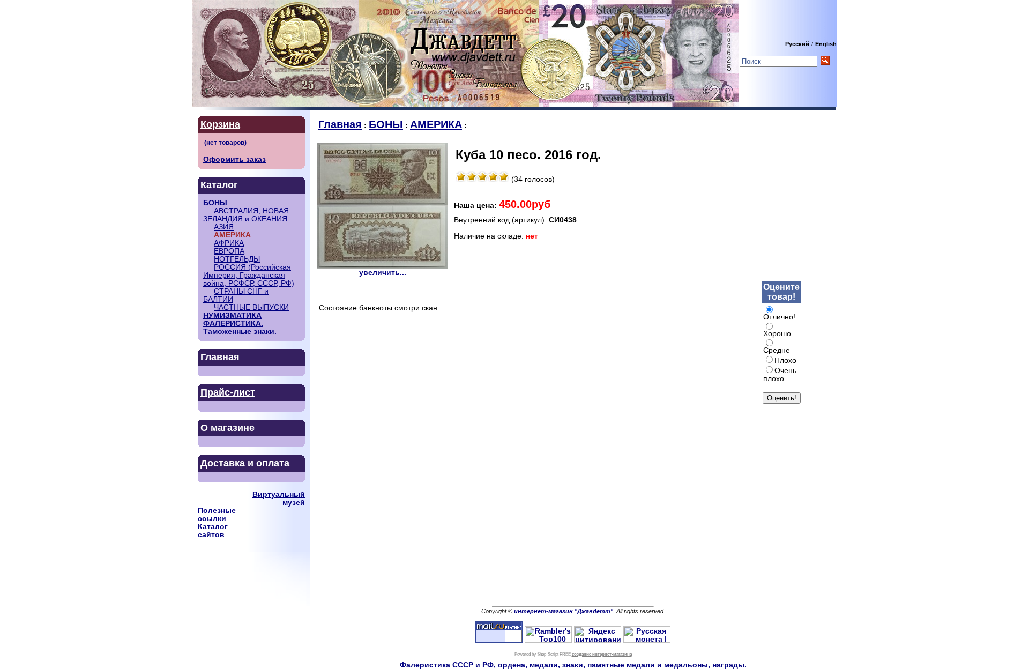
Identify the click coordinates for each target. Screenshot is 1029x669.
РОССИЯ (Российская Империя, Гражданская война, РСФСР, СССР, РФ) (248, 275)
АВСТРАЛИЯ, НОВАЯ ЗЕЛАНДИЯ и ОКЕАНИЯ (246, 215)
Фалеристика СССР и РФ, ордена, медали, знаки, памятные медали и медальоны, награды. (573, 665)
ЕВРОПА (229, 251)
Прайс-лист (227, 392)
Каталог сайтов (213, 531)
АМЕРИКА (436, 124)
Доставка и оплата (244, 463)
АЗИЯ (224, 227)
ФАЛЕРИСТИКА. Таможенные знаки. (240, 327)
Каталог (219, 185)
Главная (220, 357)
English (826, 44)
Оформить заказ (234, 159)
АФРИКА (229, 243)
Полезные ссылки (217, 515)
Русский (797, 44)
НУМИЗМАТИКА (232, 315)
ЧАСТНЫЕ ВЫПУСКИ (251, 307)
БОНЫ (215, 203)
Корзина (220, 124)
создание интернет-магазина (602, 654)
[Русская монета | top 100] (646, 640)
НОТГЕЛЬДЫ (237, 259)
